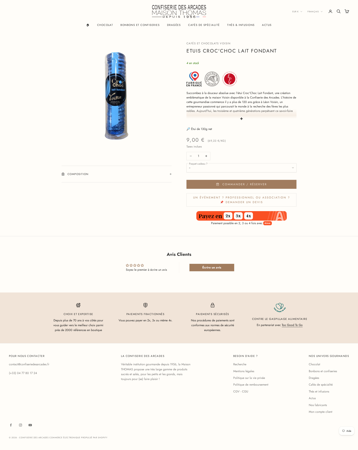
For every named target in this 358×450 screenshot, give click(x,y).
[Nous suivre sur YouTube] (30, 425)
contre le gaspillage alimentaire (279, 319)
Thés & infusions (241, 25)
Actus (266, 25)
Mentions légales (243, 371)
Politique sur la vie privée (249, 378)
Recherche (239, 364)
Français (313, 11)
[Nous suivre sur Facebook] (11, 425)
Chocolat (105, 25)
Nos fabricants (318, 405)
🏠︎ (88, 25)
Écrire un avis (211, 267)
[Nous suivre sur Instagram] (20, 425)
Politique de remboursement (250, 384)
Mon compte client (320, 412)
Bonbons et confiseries (140, 25)
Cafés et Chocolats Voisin (208, 43)
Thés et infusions (319, 391)
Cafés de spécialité (204, 25)
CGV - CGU (240, 391)
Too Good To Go (292, 325)
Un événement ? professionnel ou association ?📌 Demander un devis (241, 199)
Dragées (174, 25)
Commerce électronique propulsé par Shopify (78, 437)
